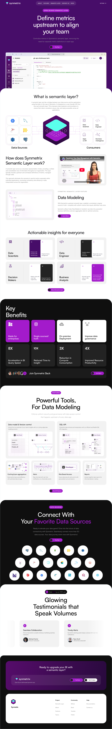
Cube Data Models (74, 209)
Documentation (90, 704)
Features (57, 711)
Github (73, 704)
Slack (72, 707)
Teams (57, 715)
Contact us (89, 707)
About (57, 707)
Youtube (73, 711)
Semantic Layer (59, 704)
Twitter (73, 715)
